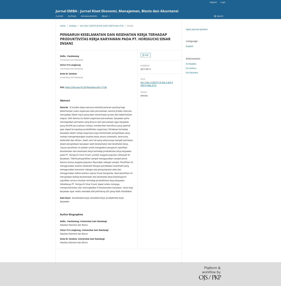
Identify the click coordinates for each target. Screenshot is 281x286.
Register (213, 2)
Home (62, 25)
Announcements (89, 16)
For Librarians (192, 72)
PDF (147, 55)
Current (59, 16)
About (105, 16)
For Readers (191, 63)
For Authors (191, 68)
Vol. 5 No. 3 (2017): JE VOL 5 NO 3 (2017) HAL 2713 (101, 25)
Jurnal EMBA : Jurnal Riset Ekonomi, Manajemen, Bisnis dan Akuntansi (117, 10)
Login (222, 2)
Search (219, 16)
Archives (72, 16)
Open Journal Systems (197, 29)
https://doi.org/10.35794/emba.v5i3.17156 (86, 87)
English (189, 46)
